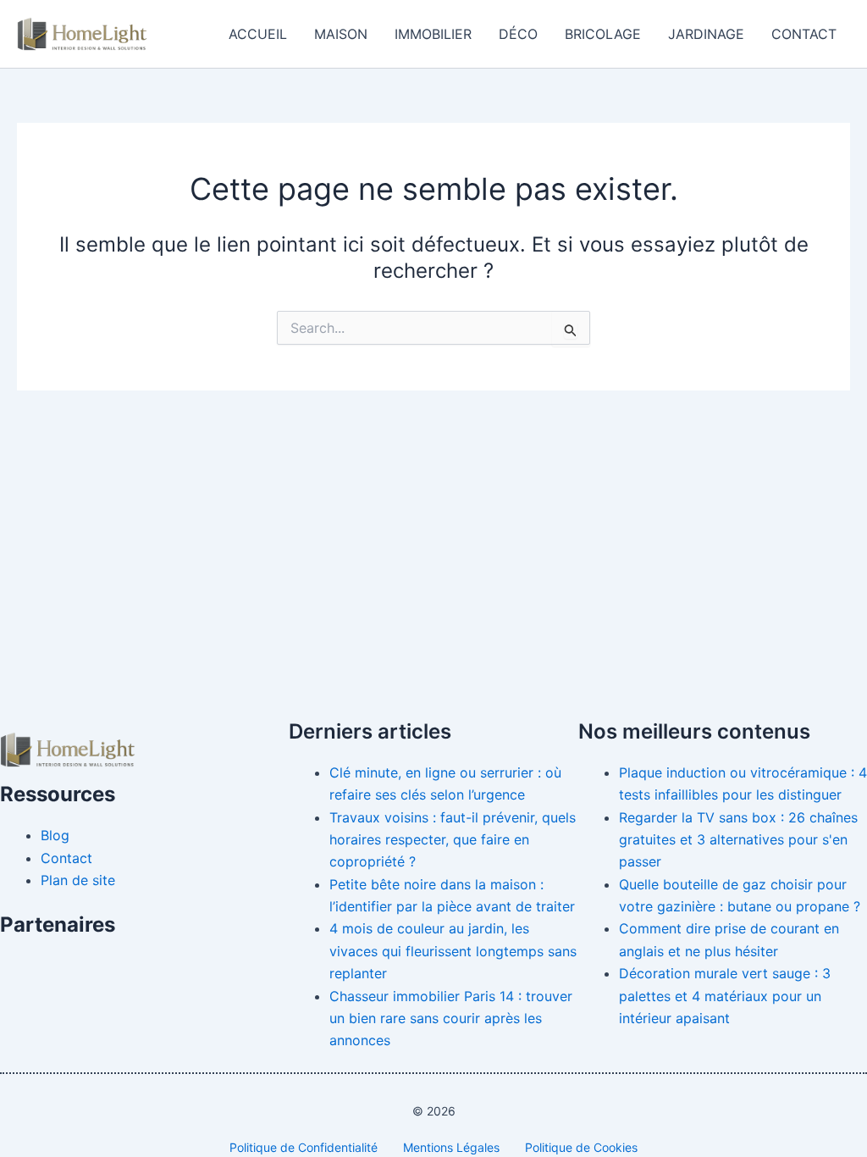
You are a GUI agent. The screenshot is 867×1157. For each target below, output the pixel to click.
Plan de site (78, 880)
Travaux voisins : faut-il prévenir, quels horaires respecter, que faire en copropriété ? (452, 840)
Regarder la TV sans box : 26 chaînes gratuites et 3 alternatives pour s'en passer (738, 840)
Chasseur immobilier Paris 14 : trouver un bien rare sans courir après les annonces (450, 1018)
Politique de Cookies (581, 1147)
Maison (340, 33)
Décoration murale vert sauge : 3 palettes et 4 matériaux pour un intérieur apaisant (725, 996)
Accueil (258, 33)
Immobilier (433, 33)
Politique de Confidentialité (303, 1147)
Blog (55, 835)
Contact (804, 33)
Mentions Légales (451, 1147)
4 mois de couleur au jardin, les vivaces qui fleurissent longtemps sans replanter (453, 951)
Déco (518, 33)
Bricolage (603, 33)
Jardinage (706, 33)
